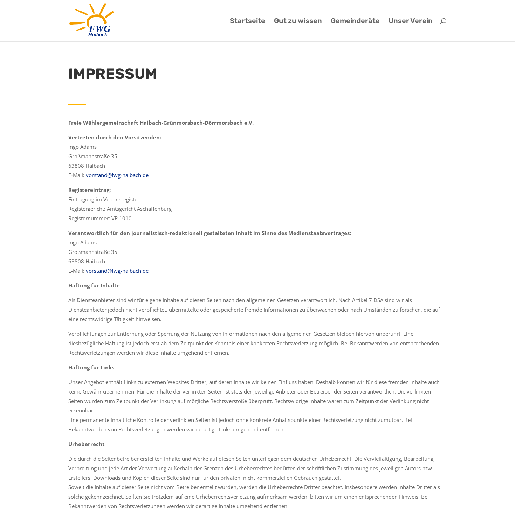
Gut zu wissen (298, 21)
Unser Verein (411, 21)
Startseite (247, 21)
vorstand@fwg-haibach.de (117, 175)
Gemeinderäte (355, 21)
